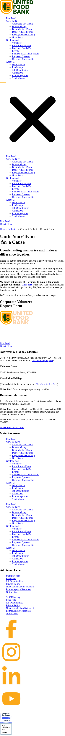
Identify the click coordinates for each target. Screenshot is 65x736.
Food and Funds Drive (23, 48)
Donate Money (19, 26)
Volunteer (16, 42)
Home (3, 229)
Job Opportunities (20, 70)
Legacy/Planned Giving (23, 34)
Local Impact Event (21, 45)
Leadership (17, 67)
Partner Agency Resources (18, 589)
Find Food (11, 18)
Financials (11, 578)
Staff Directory (13, 575)
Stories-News (18, 78)
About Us (10, 62)
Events (15, 51)
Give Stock (17, 37)
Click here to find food (42, 360)
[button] (32, 117)
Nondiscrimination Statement (20, 586)
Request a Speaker (21, 56)
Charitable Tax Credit (22, 23)
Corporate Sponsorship (23, 59)
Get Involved (12, 40)
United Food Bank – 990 (12, 427)
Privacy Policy (13, 584)
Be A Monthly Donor (22, 29)
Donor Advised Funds (22, 32)
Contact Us (17, 72)
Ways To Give (13, 21)
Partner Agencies (20, 75)
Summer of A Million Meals (25, 53)
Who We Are (18, 64)
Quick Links (12, 592)
